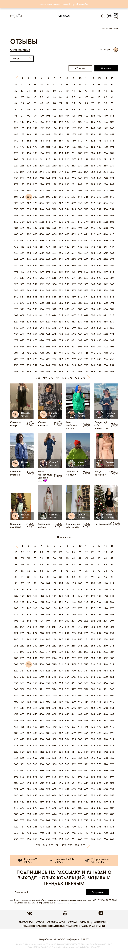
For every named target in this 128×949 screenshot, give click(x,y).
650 (80, 327)
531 (35, 284)
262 (54, 178)
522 (80, 277)
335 (112, 203)
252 (93, 171)
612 (41, 315)
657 (22, 334)
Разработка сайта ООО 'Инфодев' (58, 939)
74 (80, 103)
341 (48, 209)
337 (22, 209)
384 (16, 228)
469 (48, 259)
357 (48, 215)
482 (29, 265)
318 (105, 196)
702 (105, 346)
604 (93, 309)
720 (16, 359)
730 (80, 359)
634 (80, 321)
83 (35, 109)
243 (35, 171)
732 (93, 359)
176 (16, 146)
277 (48, 184)
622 (105, 315)
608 (16, 315)
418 (29, 240)
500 (41, 271)
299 (86, 190)
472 (67, 259)
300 (93, 190)
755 (35, 371)
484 (41, 265)
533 (48, 284)
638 (105, 321)
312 (67, 196)
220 (93, 159)
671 (112, 334)
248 (67, 171)
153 (73, 134)
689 (22, 346)
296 (67, 190)
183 (61, 146)
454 (54, 252)
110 (105, 115)
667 (86, 334)
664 (67, 334)
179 (35, 146)
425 (73, 240)
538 (80, 284)
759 (61, 371)
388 (41, 228)
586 (80, 302)
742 (54, 365)
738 (29, 365)
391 (61, 228)
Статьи (72, 922)
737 (22, 365)
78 (105, 103)
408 (67, 234)
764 (93, 371)
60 (92, 96)
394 (80, 228)
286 (105, 184)
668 (93, 334)
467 (35, 259)
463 (112, 252)
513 (22, 277)
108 (93, 115)
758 (54, 371)
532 (41, 284)
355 (35, 215)
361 (73, 215)
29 (99, 84)
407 (61, 234)
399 (112, 228)
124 (93, 121)
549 (48, 290)
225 (22, 165)
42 (80, 90)
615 (61, 315)
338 (29, 209)
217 (73, 159)
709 (48, 352)
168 (67, 140)
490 (80, 265)
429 (99, 240)
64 (16, 103)
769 (45, 377)
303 (112, 190)
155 (86, 134)
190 (105, 146)
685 (99, 340)
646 (54, 327)
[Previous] (16, 78)
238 (105, 165)
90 (80, 109)
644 (41, 327)
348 (93, 209)
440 (67, 246)
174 (105, 140)
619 (86, 315)
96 (16, 115)
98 (28, 115)
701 (99, 346)
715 (86, 352)
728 (67, 359)
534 (54, 284)
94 (105, 109)
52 (41, 96)
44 (92, 90)
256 (16, 178)
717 (99, 352)
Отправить (97, 892)
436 (41, 246)
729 (73, 359)
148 (41, 134)
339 (35, 209)
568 (67, 296)
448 (16, 252)
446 (105, 246)
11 (86, 78)
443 (86, 246)
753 (22, 371)
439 (61, 246)
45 (99, 90)
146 (29, 134)
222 (105, 159)
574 (105, 296)
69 (48, 103)
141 (99, 128)
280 (67, 184)
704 (16, 352)
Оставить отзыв (20, 49)
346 (80, 209)
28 (92, 84)
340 (41, 209)
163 (35, 140)
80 (16, 109)
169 (73, 140)
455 (61, 252)
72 (67, 103)
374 (54, 221)
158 (105, 134)
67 (35, 103)
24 (67, 84)
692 (41, 346)
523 (86, 277)
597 (48, 309)
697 (73, 346)
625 (22, 321)
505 (73, 271)
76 (92, 103)
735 (112, 359)
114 (29, 121)
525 (99, 277)
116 (41, 121)
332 (93, 203)
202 (80, 153)
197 (48, 153)
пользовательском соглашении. (67, 903)
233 (73, 165)
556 (93, 290)
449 (22, 252)
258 (29, 178)
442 (80, 246)
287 (112, 184)
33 (22, 90)
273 (22, 184)
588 (93, 302)
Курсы (40, 922)
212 (41, 159)
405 (48, 234)
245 (48, 171)
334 (105, 203)
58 (80, 96)
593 (22, 309)
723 (35, 359)
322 (29, 203)
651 (86, 327)
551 (61, 290)
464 (16, 259)
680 (67, 340)
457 (73, 252)
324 (41, 203)
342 (54, 209)
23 (60, 84)
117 (48, 121)
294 (54, 190)
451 (35, 252)
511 (112, 271)
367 (112, 215)
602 (80, 309)
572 (93, 296)
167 (61, 140)
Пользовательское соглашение (43, 926)
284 (93, 184)
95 (112, 109)
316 (93, 196)
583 (61, 302)
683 (86, 340)
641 (22, 327)
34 (28, 90)
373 (48, 221)
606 (105, 309)
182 (54, 146)
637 (99, 321)
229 (48, 165)
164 (41, 140)
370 (29, 221)
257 (22, 178)
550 (54, 290)
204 (93, 153)
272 (16, 184)
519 (61, 277)
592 (16, 309)
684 (93, 340)
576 (16, 302)
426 (80, 240)
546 (29, 290)
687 (112, 340)
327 (61, 203)
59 (86, 96)
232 (67, 165)
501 (48, 271)
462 (105, 252)
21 (48, 84)
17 (22, 84)
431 (112, 240)
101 (48, 115)
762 (80, 371)
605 (99, 309)
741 (48, 365)
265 (73, 178)
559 (112, 290)
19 (35, 84)
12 (92, 78)
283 (86, 184)
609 (22, 315)
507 (86, 271)
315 (86, 196)
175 (112, 140)
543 (112, 284)
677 (48, 340)
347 (86, 209)
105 (73, 115)
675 (35, 340)
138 (80, 128)
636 (93, 321)
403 (35, 234)
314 (80, 196)
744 (67, 365)
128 (16, 128)
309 (48, 196)
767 (112, 371)
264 (67, 178)
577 (22, 302)
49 (22, 96)
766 (105, 371)
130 (29, 128)
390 (54, 228)
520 (67, 277)
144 (16, 134)
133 (48, 128)
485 (48, 265)
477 (99, 259)
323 (35, 203)
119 (61, 121)
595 (35, 309)
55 (60, 96)
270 (105, 178)
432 (16, 246)
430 (105, 240)
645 (48, 327)
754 (29, 371)
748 (93, 365)
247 (61, 171)
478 (105, 259)
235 (86, 165)
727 (61, 359)
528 (16, 284)
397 (99, 228)
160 (16, 140)
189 (99, 146)
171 (86, 140)
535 (61, 284)
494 (105, 265)
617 (73, 315)
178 (29, 146)
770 (51, 377)
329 (73, 203)
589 (99, 302)
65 (22, 103)
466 (29, 259)
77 (99, 103)
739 (35, 365)
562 (29, 296)
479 (112, 259)
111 (112, 115)
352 (16, 215)
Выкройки (26, 922)
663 (61, 334)
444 (93, 246)
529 (22, 284)
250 (80, 171)
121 (73, 121)
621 (99, 315)
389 (48, 228)
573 (99, 296)
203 (86, 153)
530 (29, 284)
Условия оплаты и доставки (85, 926)
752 (16, 371)
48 (16, 96)
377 (73, 221)
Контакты (100, 922)
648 (67, 327)
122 (80, 121)
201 (73, 153)
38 (54, 90)
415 (112, 234)
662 (54, 334)
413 (99, 234)
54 (54, 96)
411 (86, 234)
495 (112, 265)
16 (16, 84)
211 (35, 159)
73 (73, 103)
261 (48, 178)
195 (35, 153)
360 (67, 215)
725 (48, 359)
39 (60, 90)
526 (105, 277)
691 (35, 346)
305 (22, 196)
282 (80, 184)
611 (35, 315)
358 (54, 215)
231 (61, 165)
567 (61, 296)
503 (61, 271)
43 (86, 90)
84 (41, 109)
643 (35, 327)
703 (112, 346)
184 (67, 146)
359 (61, 215)
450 (29, 252)
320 (16, 203)
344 (67, 209)
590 (105, 302)
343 (61, 209)
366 (105, 215)
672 (16, 340)
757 (48, 371)
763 (86, 371)
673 (22, 340)
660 (41, 334)
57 (73, 96)
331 (86, 203)
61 (99, 96)
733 (99, 359)
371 (35, 221)
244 (41, 171)
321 (22, 203)
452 (41, 252)
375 (61, 221)
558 (105, 290)
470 (54, 259)
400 (16, 234)
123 (86, 121)
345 (73, 209)
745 (73, 365)
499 (35, 271)
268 (93, 178)
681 (73, 340)
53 (48, 96)
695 (61, 346)
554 (80, 290)
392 (67, 228)
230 (54, 165)
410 (80, 234)
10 (80, 78)
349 (99, 209)
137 (73, 128)
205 (99, 153)
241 (22, 171)
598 (54, 309)
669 (99, 334)
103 (61, 115)
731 (86, 359)
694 (54, 346)
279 (61, 184)
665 (73, 334)
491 (86, 265)
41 (73, 90)
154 (80, 134)
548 (41, 290)
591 (112, 302)
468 (41, 259)
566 (54, 296)
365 (99, 215)
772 (64, 377)
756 (41, 371)
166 (54, 140)
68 (41, 103)
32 (16, 90)
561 (22, 296)
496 (16, 271)
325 (48, 203)
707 (35, 352)
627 (35, 321)
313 (73, 196)
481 (22, 265)
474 (80, 259)
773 (70, 377)
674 (29, 340)
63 (112, 96)
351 (112, 209)
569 (73, 296)
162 (29, 140)
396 (93, 228)
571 (86, 296)
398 (105, 228)
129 (22, 128)
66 (28, 103)
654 (105, 327)
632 (67, 321)
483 (35, 265)
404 (41, 234)
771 (57, 377)
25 (73, 84)
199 (61, 153)
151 (61, 134)
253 (99, 171)
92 (92, 109)
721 (22, 359)
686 (105, 340)
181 (48, 146)
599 (61, 309)
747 (86, 365)
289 (22, 190)
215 (61, 159)
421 (48, 240)
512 (16, 277)
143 (112, 128)
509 (99, 271)
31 (112, 84)
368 (16, 221)
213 (48, 159)
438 (54, 246)
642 (29, 327)
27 (86, 84)
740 (41, 365)
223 (112, 159)
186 (80, 146)
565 (48, 296)
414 (105, 234)
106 (80, 115)
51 (35, 96)
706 (29, 352)
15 (112, 78)
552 (67, 290)
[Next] (89, 378)
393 (73, 228)
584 (67, 302)
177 (22, 146)
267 (86, 178)
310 (54, 196)
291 (35, 190)
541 (99, 284)
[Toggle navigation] (12, 16)
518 (54, 277)
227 (35, 165)
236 (93, 165)
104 (67, 115)
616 (67, 315)
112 (16, 121)
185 (73, 146)
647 (61, 327)
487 (61, 265)
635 (86, 321)
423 (61, 240)
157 (99, 134)
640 (16, 327)
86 (54, 109)
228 (41, 165)
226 (29, 165)
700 (93, 346)
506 (80, 271)
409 (73, 234)
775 (83, 377)
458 (80, 252)
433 (22, 246)
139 (86, 128)
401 (22, 234)
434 (29, 246)
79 (112, 103)
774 (77, 377)
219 (86, 159)
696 (67, 346)
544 (16, 290)
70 (54, 103)
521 (73, 277)
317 (99, 196)
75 (86, 103)
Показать (106, 68)
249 (73, 171)
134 (54, 128)
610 (29, 315)
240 (16, 171)
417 (22, 240)
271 (112, 178)
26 (80, 84)
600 (67, 309)
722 (29, 359)
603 (86, 309)
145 (22, 134)
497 (22, 271)
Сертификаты (56, 922)
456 (67, 252)
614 (54, 315)
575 (112, 296)
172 (93, 140)
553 (73, 290)
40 (67, 90)
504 (67, 271)
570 (80, 296)
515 (35, 277)
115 (35, 121)
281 (73, 184)
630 (54, 321)
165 (48, 140)
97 (22, 115)
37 (48, 90)
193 (22, 153)
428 (93, 240)
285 (99, 184)
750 (105, 365)
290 (29, 190)
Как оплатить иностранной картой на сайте (64, 4)
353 (22, 215)
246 (54, 171)
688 (16, 346)
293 (48, 190)
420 (41, 240)
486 (54, 265)
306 (29, 196)
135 (61, 128)
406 (54, 234)
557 (99, 290)
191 (112, 146)
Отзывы (85, 922)
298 (80, 190)
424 (67, 240)
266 (80, 178)
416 (16, 240)
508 (93, 271)
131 (35, 128)
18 (28, 84)
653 (99, 327)
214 (54, 159)
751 (112, 365)
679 (61, 340)
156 (93, 134)
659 (35, 334)
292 (41, 190)
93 (99, 109)
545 (22, 290)
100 (41, 115)
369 (22, 221)
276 (41, 184)
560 (16, 296)
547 (35, 290)
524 (93, 277)
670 (105, 334)
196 (41, 153)
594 (29, 309)
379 (86, 221)
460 (93, 252)
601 (73, 309)
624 (16, 321)
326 (54, 203)
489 (73, 265)
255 (112, 171)
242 (29, 171)
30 (105, 84)
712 (67, 352)
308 (41, 196)
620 (93, 315)
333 (99, 203)
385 (22, 228)
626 (29, 321)
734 (105, 359)
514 (29, 277)
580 (41, 302)
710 (54, 352)
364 (93, 215)
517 (48, 277)
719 (112, 352)
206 (105, 153)
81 (22, 109)
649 (73, 327)
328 (67, 203)
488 (67, 265)
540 (93, 284)
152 (67, 134)
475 (86, 259)
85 (48, 109)
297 (73, 190)
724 (41, 359)
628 (41, 321)
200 (67, 153)
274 (29, 184)
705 (22, 352)
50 (28, 96)
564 (41, 296)
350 (105, 209)
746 (80, 365)
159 (112, 134)
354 (29, 215)
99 (35, 115)
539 (86, 284)
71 (60, 103)
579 (35, 302)
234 (80, 165)
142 (105, 128)
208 (16, 159)
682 (80, 340)
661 (48, 334)
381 (99, 221)
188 (93, 146)
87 (60, 109)
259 (35, 178)
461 (99, 252)
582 (54, 302)
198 (54, 153)
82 (28, 109)
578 (29, 302)
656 (16, 334)
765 (99, 371)
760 (67, 371)
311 (61, 196)
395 (86, 228)
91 (86, 109)
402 (29, 234)
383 (112, 221)
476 (93, 259)
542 (105, 284)
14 (105, 78)
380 (93, 221)
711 (61, 352)
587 (86, 302)
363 (86, 215)
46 (105, 90)
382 (105, 221)
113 (22, 121)
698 (80, 346)
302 (105, 190)
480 (16, 265)
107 (86, 115)
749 (99, 365)
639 (112, 321)
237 (99, 165)
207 (112, 153)
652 (93, 327)
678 (54, 340)
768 (38, 377)
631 (61, 321)
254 (105, 171)
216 (67, 159)
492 (93, 265)
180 (41, 146)
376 (67, 221)
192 (16, 153)
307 (35, 196)
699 (86, 346)
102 (54, 115)
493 (99, 265)
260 (41, 178)
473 (73, 259)
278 (54, 184)
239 (112, 165)
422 (54, 240)
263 (61, 178)
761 (73, 371)
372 (41, 221)
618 (80, 315)
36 (41, 90)
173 (99, 140)
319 (112, 196)
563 (35, 296)
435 (35, 246)
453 (48, 252)
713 (73, 352)
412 (93, 234)
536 (67, 284)
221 (99, 159)
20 (41, 84)
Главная (104, 28)
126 (105, 121)
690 (29, 346)
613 (48, 315)
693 (48, 346)
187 (86, 146)
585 (73, 302)
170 (80, 140)
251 (86, 171)
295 (61, 190)
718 (105, 352)
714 (80, 352)
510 (105, 271)
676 (41, 340)
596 (41, 309)
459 (86, 252)
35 (35, 90)
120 (67, 121)
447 (112, 246)
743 (61, 365)
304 (16, 196)
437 (48, 246)
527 (112, 277)
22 (54, 84)
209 (22, 159)
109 (99, 115)
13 (99, 78)
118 (54, 121)
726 (54, 359)
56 (67, 96)
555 (86, 290)
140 (93, 128)
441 (73, 246)
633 (73, 321)
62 (105, 96)
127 (112, 121)
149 (48, 134)
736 (16, 365)
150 (54, 134)
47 (112, 90)
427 (86, 240)
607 (112, 309)
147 (35, 134)
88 (67, 109)
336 (16, 209)
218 (80, 159)
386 (29, 228)
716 (93, 352)
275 (35, 184)
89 (73, 109)
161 (22, 140)
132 (41, 128)
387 (35, 228)
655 (112, 327)
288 (16, 190)
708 (41, 352)
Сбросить (80, 68)
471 (61, 259)
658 (29, 334)
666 (80, 334)
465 (22, 259)
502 (54, 271)
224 (16, 165)
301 (99, 190)
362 (80, 215)
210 (29, 159)
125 (99, 121)
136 (67, 128)
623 (112, 315)
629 (48, 321)
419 (35, 240)
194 (29, 153)
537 (73, 284)
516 (41, 277)
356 (41, 215)
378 (80, 221)
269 (99, 178)
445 (99, 246)
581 (48, 302)
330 (80, 203)
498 (29, 271)
